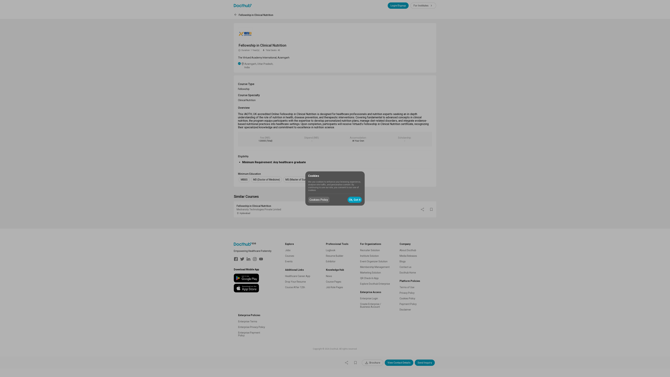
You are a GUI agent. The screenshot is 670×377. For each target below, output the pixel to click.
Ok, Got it (354, 199)
